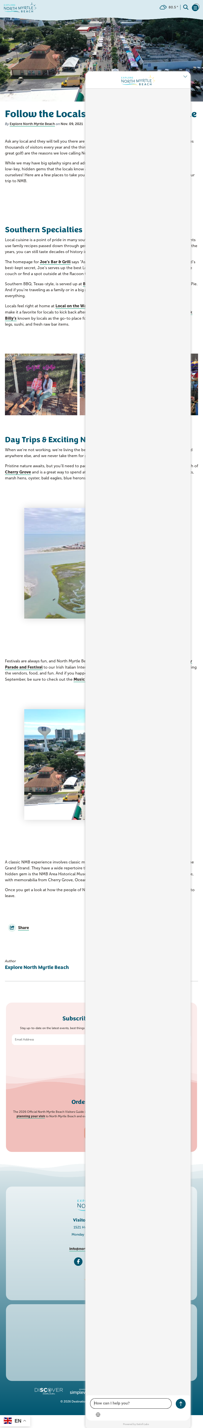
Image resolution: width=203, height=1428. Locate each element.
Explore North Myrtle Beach (32, 124)
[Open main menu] (195, 7)
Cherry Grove (18, 472)
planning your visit (31, 1116)
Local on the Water (73, 306)
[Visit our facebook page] (78, 1261)
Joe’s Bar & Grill (55, 262)
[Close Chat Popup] (187, 76)
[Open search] (185, 7)
